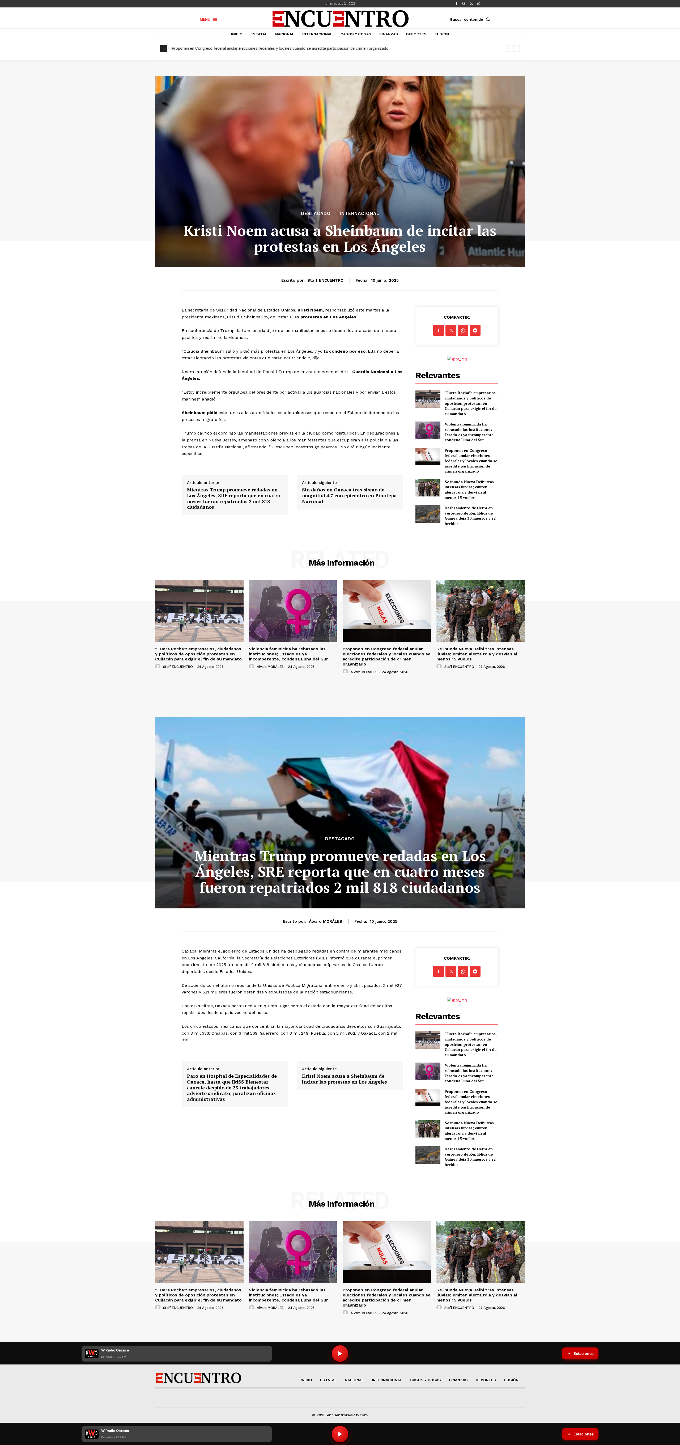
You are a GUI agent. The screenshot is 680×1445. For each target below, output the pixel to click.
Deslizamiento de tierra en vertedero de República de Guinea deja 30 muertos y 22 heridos (470, 515)
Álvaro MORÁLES (270, 667)
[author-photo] (158, 666)
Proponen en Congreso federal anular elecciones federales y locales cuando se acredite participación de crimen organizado (279, 48)
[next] (516, 48)
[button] (471, 19)
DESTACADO (316, 213)
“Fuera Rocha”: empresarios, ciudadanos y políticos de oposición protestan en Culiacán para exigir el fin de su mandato (471, 403)
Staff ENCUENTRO (325, 280)
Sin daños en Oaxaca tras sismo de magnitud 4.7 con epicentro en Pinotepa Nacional (349, 495)
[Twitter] (471, 3)
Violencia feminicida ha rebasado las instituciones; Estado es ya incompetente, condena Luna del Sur (470, 432)
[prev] (508, 48)
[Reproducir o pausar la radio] (340, 1434)
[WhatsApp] (478, 3)
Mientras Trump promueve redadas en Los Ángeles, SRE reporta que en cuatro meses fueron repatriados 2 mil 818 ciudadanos (233, 498)
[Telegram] (475, 330)
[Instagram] (463, 3)
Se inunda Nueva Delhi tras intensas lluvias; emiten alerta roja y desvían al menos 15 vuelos (469, 489)
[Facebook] (456, 3)
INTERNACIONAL (359, 213)
